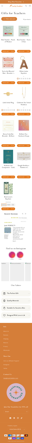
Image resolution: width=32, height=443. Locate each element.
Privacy (5, 346)
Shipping (5, 339)
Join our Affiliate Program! (11, 361)
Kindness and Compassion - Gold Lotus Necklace (8, 167)
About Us (6, 331)
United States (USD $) (15, 429)
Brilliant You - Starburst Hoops (23, 135)
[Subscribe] (27, 412)
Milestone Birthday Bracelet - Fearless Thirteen (6, 236)
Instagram (6, 364)
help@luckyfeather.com (10, 378)
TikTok (5, 368)
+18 (29, 78)
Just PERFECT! (9, 225)
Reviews (5, 335)
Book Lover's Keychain (8, 198)
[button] (2, 6)
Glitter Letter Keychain (23, 72)
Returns (5, 342)
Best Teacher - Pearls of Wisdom (8, 41)
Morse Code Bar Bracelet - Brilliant (8, 135)
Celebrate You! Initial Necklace (24, 104)
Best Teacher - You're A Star (24, 41)
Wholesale (6, 350)
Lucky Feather (13, 441)
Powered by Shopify (20, 441)
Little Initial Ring (8, 103)
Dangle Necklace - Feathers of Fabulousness (24, 167)
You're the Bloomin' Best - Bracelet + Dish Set (8, 72)
